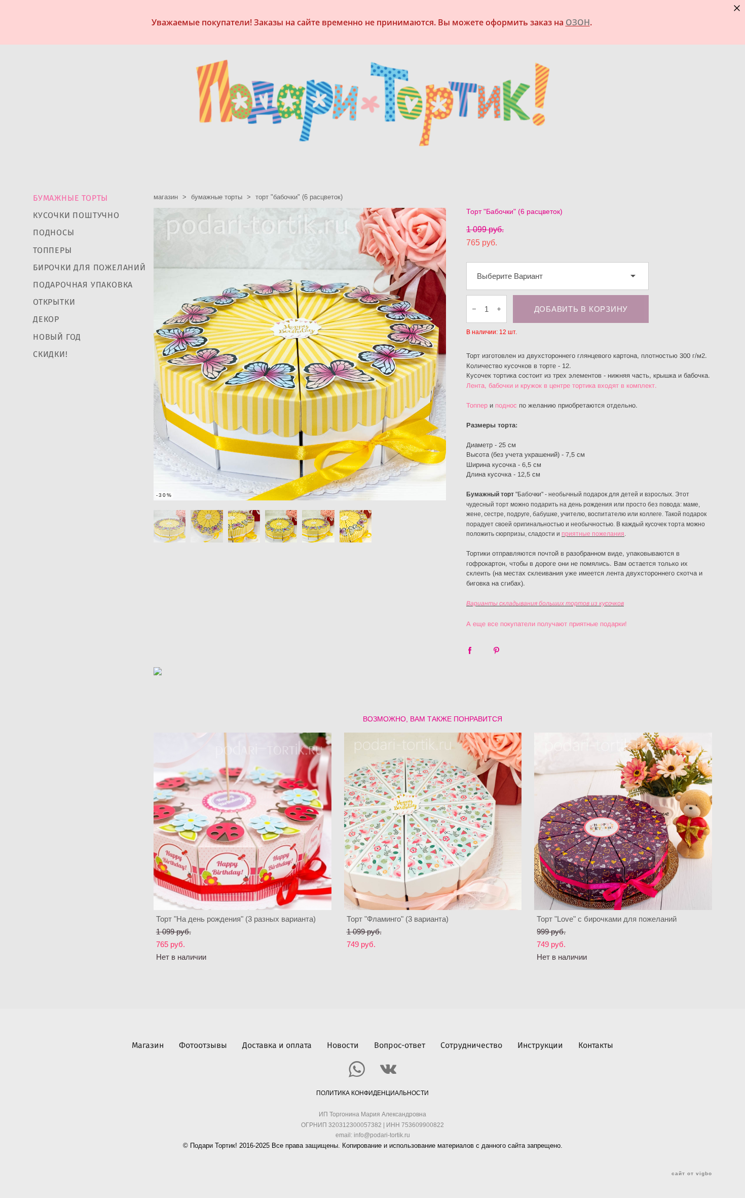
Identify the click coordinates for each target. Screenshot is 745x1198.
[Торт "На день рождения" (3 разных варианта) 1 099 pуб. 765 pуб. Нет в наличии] (242, 821)
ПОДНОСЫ (53, 233)
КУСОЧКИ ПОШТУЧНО (76, 215)
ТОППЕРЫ (52, 250)
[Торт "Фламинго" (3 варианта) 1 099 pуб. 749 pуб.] (433, 821)
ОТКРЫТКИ (54, 302)
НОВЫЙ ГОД (57, 337)
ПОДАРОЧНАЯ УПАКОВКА (83, 285)
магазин (166, 197)
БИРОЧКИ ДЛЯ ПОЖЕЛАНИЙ (89, 268)
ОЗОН (578, 22)
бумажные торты (216, 197)
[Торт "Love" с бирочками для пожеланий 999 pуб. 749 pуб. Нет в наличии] (623, 821)
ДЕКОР (46, 319)
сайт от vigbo (692, 1173)
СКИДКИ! (50, 354)
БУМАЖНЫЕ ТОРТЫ (70, 198)
